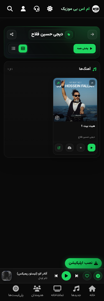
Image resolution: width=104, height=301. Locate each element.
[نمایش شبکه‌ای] (23, 49)
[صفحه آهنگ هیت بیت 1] (59, 147)
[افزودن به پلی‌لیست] (81, 147)
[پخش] (91, 147)
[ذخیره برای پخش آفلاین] (69, 147)
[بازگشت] (92, 34)
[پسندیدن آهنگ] (87, 275)
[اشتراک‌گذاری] (11, 34)
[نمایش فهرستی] (13, 49)
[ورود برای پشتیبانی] (36, 8)
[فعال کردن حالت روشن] (49, 8)
